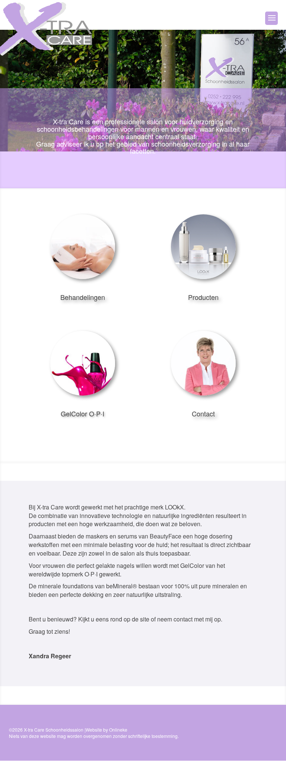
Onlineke (118, 729)
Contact (203, 413)
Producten (203, 297)
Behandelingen (82, 297)
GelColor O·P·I (82, 413)
